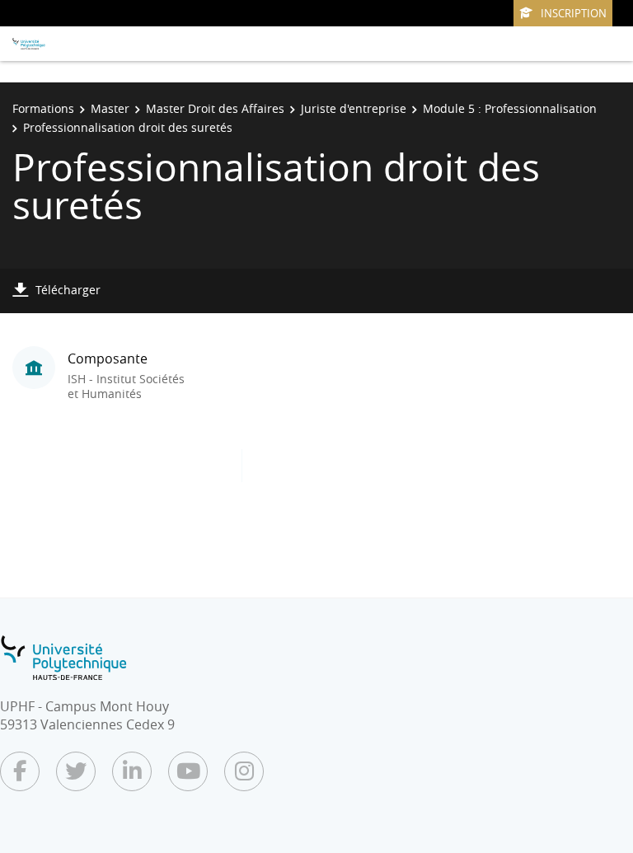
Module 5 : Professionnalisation (510, 108)
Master (110, 108)
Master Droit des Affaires (215, 108)
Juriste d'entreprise (353, 108)
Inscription (574, 13)
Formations (43, 108)
